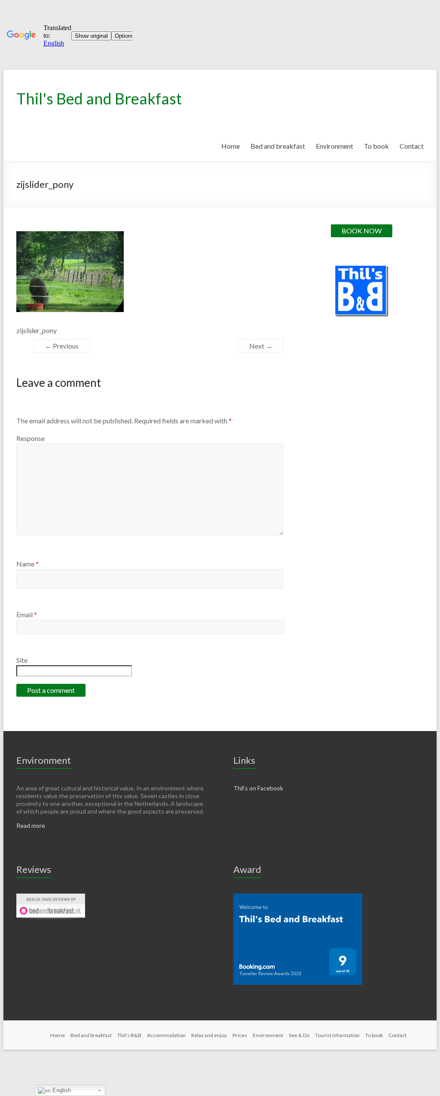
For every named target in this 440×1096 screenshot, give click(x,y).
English (61, 1090)
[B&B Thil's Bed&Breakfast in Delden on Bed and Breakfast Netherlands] (50, 897)
